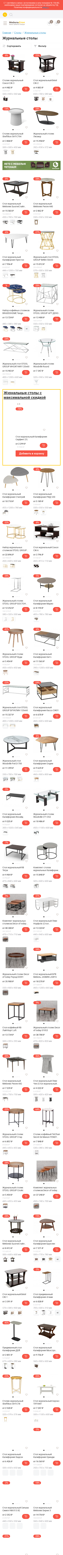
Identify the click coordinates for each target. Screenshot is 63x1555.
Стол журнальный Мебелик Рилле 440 (43, 205)
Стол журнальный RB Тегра (13, 869)
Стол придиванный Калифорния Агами (43, 1295)
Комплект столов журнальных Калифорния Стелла (46, 869)
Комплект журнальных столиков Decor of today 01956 (45, 1189)
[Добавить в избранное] (26, 74)
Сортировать (14, 45)
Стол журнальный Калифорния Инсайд (12, 815)
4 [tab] (18, 76)
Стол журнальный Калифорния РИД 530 (44, 495)
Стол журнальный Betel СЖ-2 (45, 81)
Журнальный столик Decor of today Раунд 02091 (15, 975)
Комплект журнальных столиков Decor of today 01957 (14, 922)
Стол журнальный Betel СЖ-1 (14, 1295)
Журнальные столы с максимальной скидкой (25, 395)
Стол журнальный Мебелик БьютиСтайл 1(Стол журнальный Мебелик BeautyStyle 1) (14, 205)
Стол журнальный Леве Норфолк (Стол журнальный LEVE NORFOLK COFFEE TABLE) (46, 922)
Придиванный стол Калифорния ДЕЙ (12, 1349)
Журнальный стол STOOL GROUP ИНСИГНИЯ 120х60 (15, 365)
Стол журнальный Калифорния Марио (43, 602)
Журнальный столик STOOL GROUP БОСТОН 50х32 (14, 602)
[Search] (11, 14)
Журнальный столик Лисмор (43, 135)
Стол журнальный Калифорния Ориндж (44, 1455)
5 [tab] (19, 129)
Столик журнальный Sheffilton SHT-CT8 (12, 1402)
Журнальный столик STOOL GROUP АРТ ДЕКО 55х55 (45, 312)
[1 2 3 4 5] (47, 348)
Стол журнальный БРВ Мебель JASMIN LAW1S (45, 975)
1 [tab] (13, 76)
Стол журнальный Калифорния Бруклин (44, 1242)
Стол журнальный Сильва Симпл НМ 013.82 (15, 1509)
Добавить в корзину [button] (31, 453)
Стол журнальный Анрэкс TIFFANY (46, 1402)
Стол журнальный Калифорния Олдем (43, 762)
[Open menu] (5, 23)
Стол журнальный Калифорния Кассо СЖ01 (46, 709)
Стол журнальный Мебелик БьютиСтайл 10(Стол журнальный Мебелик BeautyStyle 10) (14, 1242)
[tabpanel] (16, 63)
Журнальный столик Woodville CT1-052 (43, 815)
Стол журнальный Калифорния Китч (42, 655)
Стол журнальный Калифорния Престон (13, 258)
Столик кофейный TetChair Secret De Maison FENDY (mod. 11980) (46, 1135)
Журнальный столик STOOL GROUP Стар (12, 1135)
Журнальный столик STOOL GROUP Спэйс (12, 1189)
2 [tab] (15, 76)
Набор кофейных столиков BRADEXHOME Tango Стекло (16, 312)
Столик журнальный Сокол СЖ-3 (12, 81)
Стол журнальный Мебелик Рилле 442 (12, 1082)
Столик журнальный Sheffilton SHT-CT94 (12, 135)
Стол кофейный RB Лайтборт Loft (11, 1029)
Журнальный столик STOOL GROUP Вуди (12, 655)
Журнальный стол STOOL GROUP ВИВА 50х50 (46, 258)
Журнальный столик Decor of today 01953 (46, 1029)
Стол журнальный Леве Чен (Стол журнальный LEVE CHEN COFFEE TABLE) (46, 1082)
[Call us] (5, 14)
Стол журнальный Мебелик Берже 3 (42, 1509)
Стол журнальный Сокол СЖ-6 (45, 549)
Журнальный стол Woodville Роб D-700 (12, 762)
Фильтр (42, 45)
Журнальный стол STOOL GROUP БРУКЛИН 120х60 (15, 709)
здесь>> (45, 7)
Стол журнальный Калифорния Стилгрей (13, 495)
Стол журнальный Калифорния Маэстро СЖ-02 (44, 1349)
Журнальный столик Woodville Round (43, 365)
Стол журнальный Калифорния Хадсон (12, 1455)
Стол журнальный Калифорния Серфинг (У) (31, 438)
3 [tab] (16, 76)
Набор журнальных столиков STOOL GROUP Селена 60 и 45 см (14, 549)
